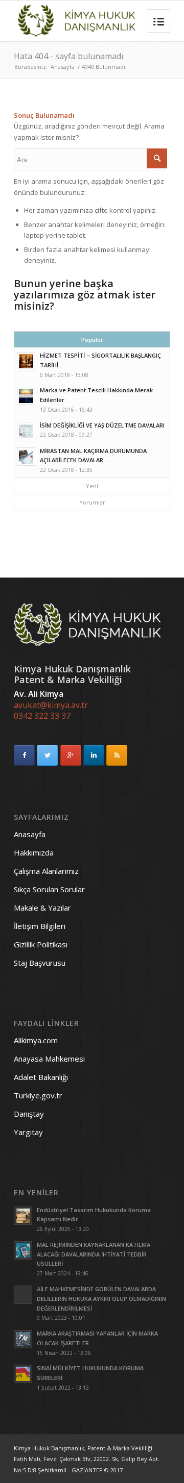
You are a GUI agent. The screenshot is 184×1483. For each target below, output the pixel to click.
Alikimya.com (36, 1040)
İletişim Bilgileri (39, 926)
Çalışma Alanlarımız (46, 871)
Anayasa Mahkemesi (49, 1058)
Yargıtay (28, 1132)
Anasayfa (63, 66)
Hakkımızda (34, 852)
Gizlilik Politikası (40, 944)
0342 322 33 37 (42, 715)
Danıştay (29, 1114)
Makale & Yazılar (42, 907)
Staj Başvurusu (39, 963)
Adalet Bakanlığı (41, 1077)
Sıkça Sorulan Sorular (49, 889)
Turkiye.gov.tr (38, 1095)
